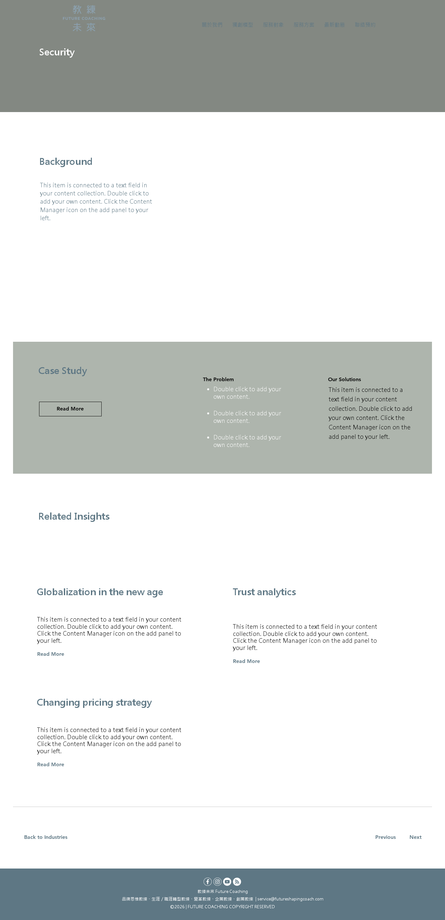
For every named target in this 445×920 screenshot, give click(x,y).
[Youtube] (227, 882)
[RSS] (237, 882)
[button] (212, 25)
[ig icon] (217, 882)
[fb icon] (208, 882)
